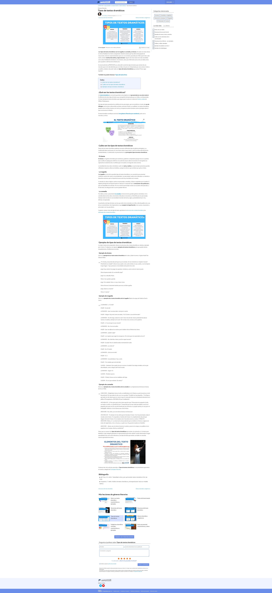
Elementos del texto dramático (116, 509)
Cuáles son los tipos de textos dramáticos (113, 84)
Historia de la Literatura (159, 18)
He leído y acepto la (108, 563)
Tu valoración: (115, 561)
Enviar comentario (143, 565)
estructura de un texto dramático (135, 210)
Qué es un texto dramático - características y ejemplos (115, 501)
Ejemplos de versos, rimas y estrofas (163, 34)
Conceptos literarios (115, 5)
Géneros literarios (122, 5)
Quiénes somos (116, 591)
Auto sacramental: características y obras (143, 525)
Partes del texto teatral (143, 498)
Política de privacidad (145, 591)
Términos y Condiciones (134, 591)
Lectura (167, 21)
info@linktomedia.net (138, 571)
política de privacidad (112, 564)
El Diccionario (160, 21)
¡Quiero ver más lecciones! (124, 536)
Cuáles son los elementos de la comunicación (162, 38)
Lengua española (107, 5)
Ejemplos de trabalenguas (161, 48)
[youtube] (103, 585)
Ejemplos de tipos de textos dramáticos (113, 87)
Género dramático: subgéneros (142, 517)
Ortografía (169, 18)
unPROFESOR (100, 5)
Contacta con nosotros (125, 591)
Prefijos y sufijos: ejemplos (161, 43)
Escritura (157, 15)
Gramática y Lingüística (166, 15)
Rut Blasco (105, 15)
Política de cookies (153, 591)
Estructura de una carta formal (162, 32)
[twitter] (100, 585)
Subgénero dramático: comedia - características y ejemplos (117, 527)
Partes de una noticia (159, 30)
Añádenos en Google (145, 47)
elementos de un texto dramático (106, 212)
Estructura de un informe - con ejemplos (164, 41)
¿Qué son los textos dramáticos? (111, 82)
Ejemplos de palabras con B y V (162, 46)
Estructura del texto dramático (142, 509)
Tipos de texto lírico (121, 75)
